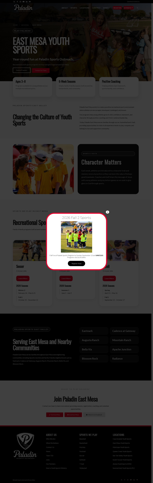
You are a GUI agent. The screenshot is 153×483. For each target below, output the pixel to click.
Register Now (76, 263)
